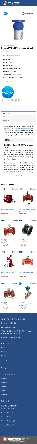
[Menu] (23, 3)
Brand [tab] (4, 117)
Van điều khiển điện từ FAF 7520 (26, 273)
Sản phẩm (4, 352)
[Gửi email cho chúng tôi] (12, 405)
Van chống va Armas (6, 304)
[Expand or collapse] (31, 140)
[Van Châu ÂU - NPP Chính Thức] (11, 3)
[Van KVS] (7, 92)
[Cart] (35, 3)
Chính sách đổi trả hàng (8, 417)
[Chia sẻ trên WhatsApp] (2, 100)
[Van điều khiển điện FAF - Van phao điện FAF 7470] (27, 197)
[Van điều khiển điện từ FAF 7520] (27, 260)
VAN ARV (4, 394)
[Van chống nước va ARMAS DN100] (9, 228)
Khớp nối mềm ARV (24, 241)
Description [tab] (6, 113)
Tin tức (3, 364)
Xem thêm (18, 175)
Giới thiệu (4, 348)
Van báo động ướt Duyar (7, 272)
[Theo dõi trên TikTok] (6, 405)
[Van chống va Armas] (9, 291)
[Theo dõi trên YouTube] (15, 405)
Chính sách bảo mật (7, 413)
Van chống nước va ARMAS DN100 (8, 241)
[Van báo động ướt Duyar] (9, 260)
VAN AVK (4, 386)
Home (3, 45)
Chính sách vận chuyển (8, 421)
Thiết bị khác (10, 45)
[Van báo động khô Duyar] (9, 197)
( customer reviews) (14, 56)
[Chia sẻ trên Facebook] (6, 100)
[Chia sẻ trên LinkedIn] (18, 100)
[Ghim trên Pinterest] (15, 100)
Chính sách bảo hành (7, 425)
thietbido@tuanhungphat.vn (13, 337)
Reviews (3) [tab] (6, 120)
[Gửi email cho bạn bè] (12, 100)
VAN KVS (4, 382)
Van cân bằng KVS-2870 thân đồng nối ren (27, 304)
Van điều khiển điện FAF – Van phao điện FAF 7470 (27, 210)
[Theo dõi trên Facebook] (2, 405)
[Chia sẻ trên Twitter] (9, 100)
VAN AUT (4, 390)
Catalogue (4, 368)
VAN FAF (4, 378)
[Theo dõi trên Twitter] (9, 405)
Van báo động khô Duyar (7, 209)
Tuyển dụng (4, 360)
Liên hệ (3, 356)
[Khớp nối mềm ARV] (27, 228)
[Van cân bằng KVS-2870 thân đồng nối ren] (27, 291)
